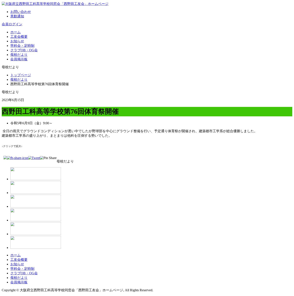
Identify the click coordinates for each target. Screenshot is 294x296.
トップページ (20, 75)
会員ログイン (12, 24)
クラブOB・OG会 (24, 50)
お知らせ (17, 41)
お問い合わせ (20, 12)
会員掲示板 (19, 59)
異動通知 (17, 16)
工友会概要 (19, 36)
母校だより (19, 54)
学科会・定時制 (22, 45)
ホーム (15, 32)
